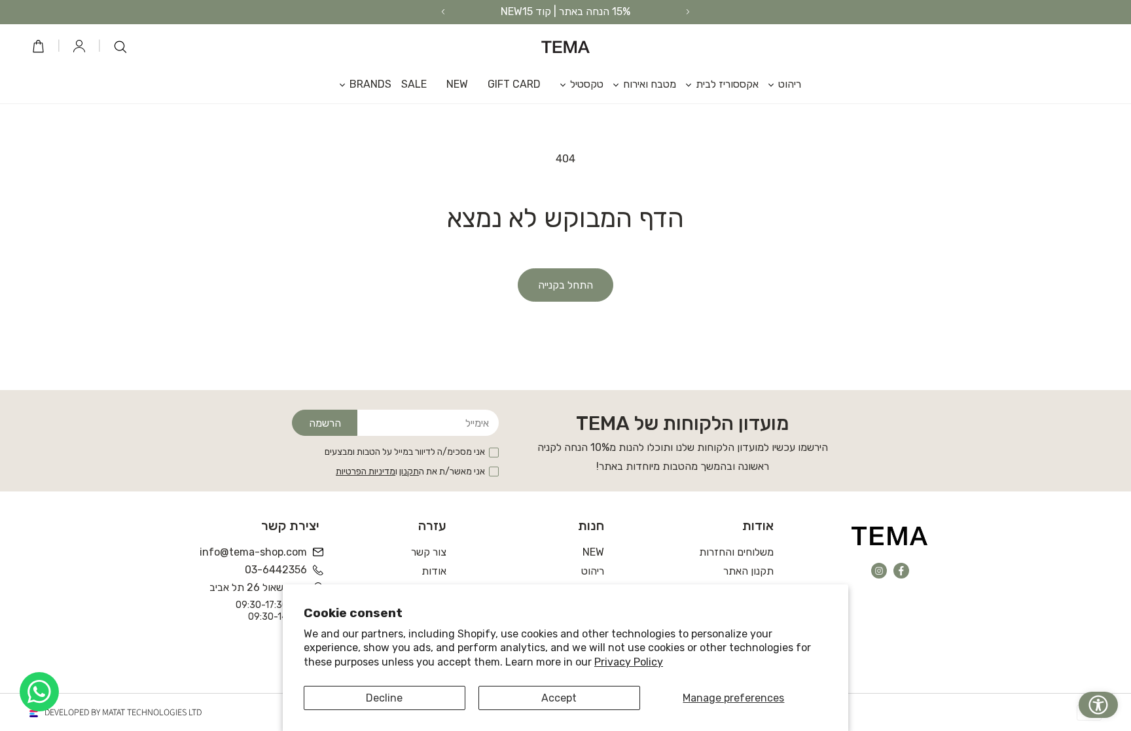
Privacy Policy (628, 662)
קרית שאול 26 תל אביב (258, 587)
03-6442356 (276, 569)
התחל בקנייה (565, 285)
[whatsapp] (39, 691)
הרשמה (325, 423)
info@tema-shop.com (254, 552)
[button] (780, 84)
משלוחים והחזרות (736, 552)
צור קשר (428, 552)
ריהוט (592, 571)
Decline (384, 698)
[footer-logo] (889, 535)
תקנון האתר (748, 571)
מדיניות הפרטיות (365, 471)
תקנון (409, 471)
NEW (593, 552)
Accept (559, 698)
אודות (434, 571)
